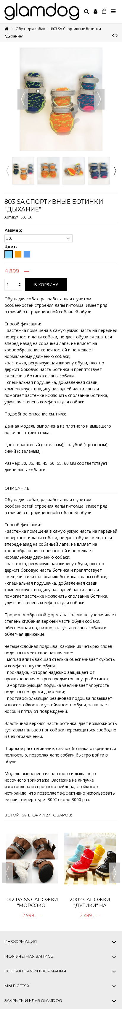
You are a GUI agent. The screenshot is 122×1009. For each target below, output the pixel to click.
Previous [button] (7, 170)
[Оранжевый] (18, 254)
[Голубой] (8, 254)
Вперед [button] (99, 99)
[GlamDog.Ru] (41, 11)
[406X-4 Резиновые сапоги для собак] (90, 835)
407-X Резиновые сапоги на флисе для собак (32, 858)
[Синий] (27, 254)
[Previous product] (113, 35)
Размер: (13, 230)
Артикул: (12, 217)
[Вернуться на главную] (6, 29)
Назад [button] (22, 99)
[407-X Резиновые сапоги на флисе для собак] (32, 835)
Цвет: (11, 246)
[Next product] (116, 35)
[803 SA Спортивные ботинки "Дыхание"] (23, 170)
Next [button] (115, 170)
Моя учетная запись (28, 956)
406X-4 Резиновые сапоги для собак (89, 858)
